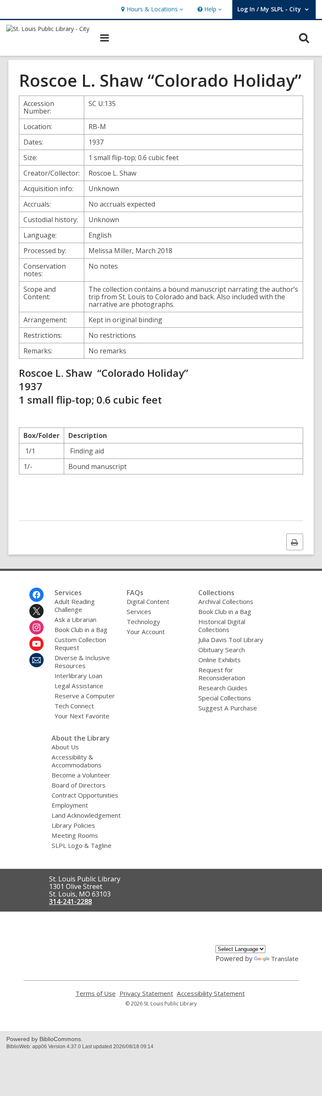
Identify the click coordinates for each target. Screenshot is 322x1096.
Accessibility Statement (211, 994)
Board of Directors (79, 785)
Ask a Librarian (75, 619)
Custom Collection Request (80, 643)
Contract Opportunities (85, 795)
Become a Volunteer (81, 775)
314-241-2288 (70, 901)
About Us (65, 747)
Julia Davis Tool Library (230, 639)
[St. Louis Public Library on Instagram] (36, 627)
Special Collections (224, 698)
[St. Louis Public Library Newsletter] (36, 660)
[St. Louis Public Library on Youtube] (36, 644)
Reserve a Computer (85, 696)
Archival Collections (225, 601)
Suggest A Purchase (227, 708)
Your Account (146, 631)
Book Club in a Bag (81, 629)
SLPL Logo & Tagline (82, 845)
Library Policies (73, 825)
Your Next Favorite (82, 716)
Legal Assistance (79, 685)
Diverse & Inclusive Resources (82, 661)
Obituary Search (221, 649)
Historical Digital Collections (221, 625)
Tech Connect (74, 706)
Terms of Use (95, 994)
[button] (151, 9)
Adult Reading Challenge (75, 605)
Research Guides (222, 688)
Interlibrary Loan (78, 675)
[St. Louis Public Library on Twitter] (36, 611)
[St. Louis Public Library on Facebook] (36, 595)
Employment (70, 805)
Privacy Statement (146, 994)
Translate (285, 958)
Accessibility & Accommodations (76, 761)
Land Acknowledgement (86, 815)
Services (139, 611)
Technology (143, 621)
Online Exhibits (219, 660)
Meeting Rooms (75, 835)
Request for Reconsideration (221, 674)
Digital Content (148, 601)
